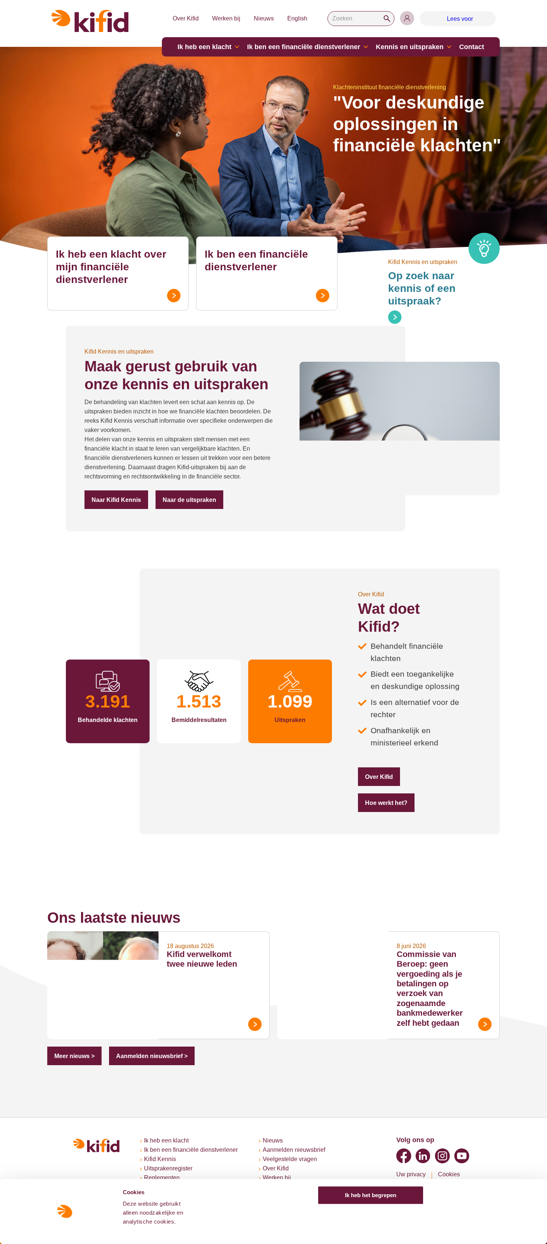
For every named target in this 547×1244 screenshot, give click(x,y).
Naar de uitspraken (189, 500)
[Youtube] (461, 1155)
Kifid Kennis (160, 1159)
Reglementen (162, 1177)
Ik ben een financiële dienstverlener (303, 47)
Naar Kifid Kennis (116, 500)
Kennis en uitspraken (410, 47)
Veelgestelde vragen (290, 1159)
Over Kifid (186, 18)
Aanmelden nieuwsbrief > (152, 1056)
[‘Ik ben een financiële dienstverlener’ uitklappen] (365, 46)
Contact (471, 47)
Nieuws (264, 18)
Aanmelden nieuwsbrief (294, 1150)
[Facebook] (403, 1155)
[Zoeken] (387, 18)
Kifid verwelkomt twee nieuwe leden (202, 959)
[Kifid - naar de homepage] (90, 21)
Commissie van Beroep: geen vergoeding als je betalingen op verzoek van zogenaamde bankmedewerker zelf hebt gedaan (430, 989)
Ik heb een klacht (204, 47)
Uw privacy (411, 1174)
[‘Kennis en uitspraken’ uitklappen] (449, 46)
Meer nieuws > (74, 1056)
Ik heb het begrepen (370, 1195)
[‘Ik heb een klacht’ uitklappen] (237, 46)
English (297, 18)
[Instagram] (442, 1155)
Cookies (449, 1174)
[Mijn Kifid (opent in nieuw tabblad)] (407, 18)
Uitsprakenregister (168, 1168)
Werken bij (226, 18)
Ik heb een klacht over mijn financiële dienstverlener (111, 266)
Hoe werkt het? (386, 803)
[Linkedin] (423, 1155)
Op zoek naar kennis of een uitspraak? (421, 288)
